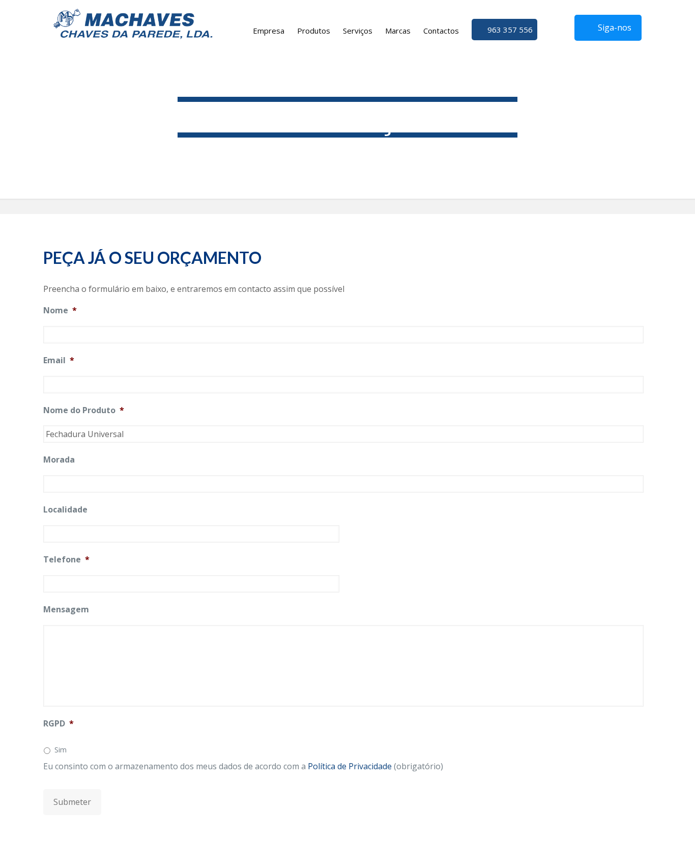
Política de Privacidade (350, 766)
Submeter (72, 801)
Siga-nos (614, 27)
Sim (60, 749)
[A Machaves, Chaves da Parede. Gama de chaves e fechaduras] (133, 23)
